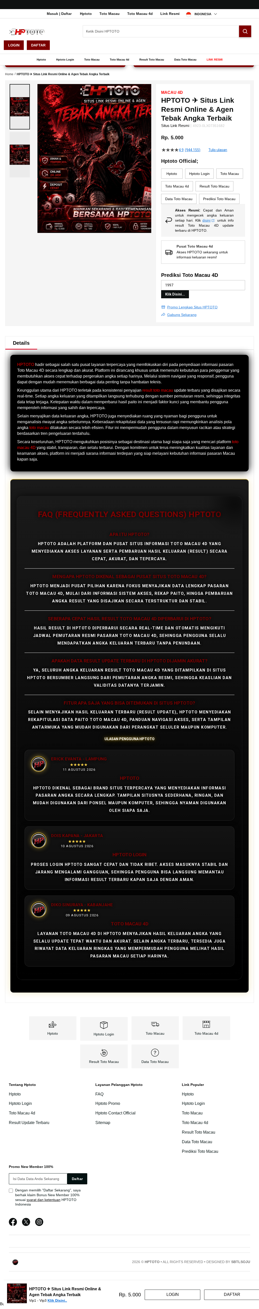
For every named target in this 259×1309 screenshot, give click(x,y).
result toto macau (157, 390)
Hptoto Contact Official (115, 1113)
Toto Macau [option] (229, 174)
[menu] (129, 59)
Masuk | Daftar (59, 14)
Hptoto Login (104, 1034)
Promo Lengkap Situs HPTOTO (192, 307)
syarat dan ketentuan (43, 1200)
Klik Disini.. (57, 1300)
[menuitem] (41, 59)
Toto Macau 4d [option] (177, 186)
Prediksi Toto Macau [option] (219, 199)
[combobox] (167, 31)
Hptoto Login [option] (199, 174)
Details (21, 343)
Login (13, 45)
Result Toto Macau (104, 1062)
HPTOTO (25, 364)
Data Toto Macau (155, 1062)
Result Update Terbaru (29, 1122)
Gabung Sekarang (182, 315)
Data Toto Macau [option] (178, 199)
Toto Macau (109, 14)
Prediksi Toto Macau (200, 1151)
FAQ (99, 1094)
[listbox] (203, 186)
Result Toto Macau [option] (214, 186)
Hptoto (86, 14)
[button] (20, 106)
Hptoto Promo (107, 1103)
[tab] (21, 343)
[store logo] (29, 31)
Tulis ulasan (217, 150)
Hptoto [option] (171, 174)
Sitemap (102, 1122)
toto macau (39, 427)
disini (206, 220)
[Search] (245, 31)
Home (9, 74)
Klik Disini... (175, 294)
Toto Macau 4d (140, 14)
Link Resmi (170, 14)
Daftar (38, 45)
